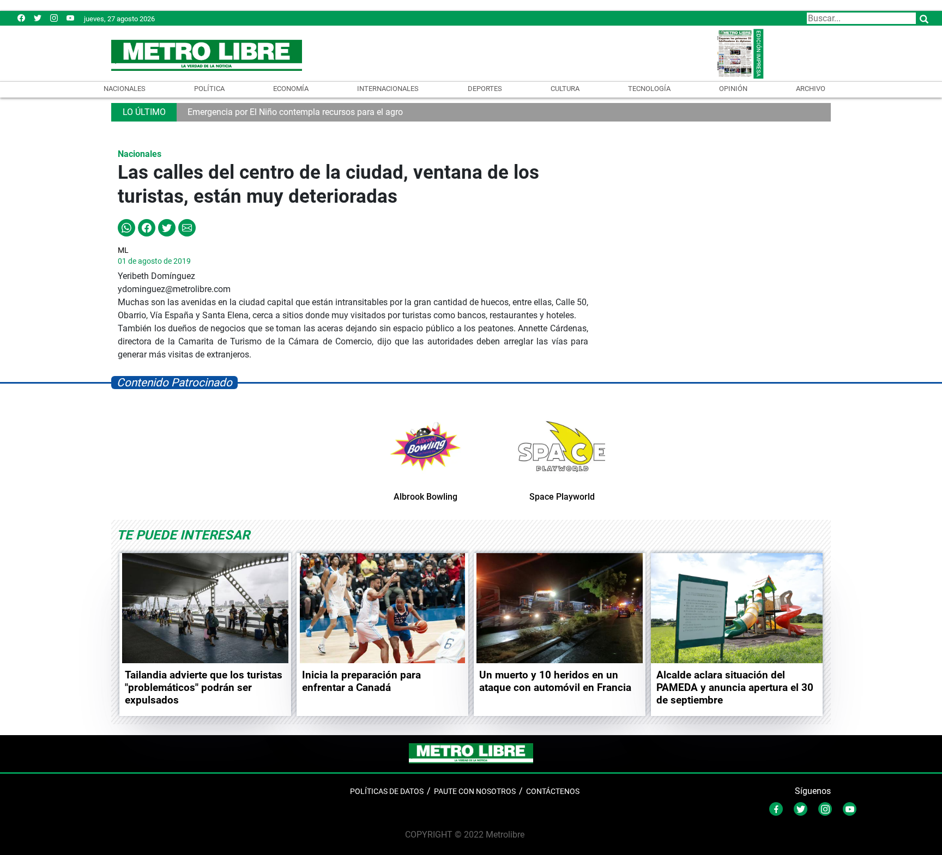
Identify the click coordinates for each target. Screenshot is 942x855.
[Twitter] (37, 18)
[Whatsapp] (126, 227)
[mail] (54, 18)
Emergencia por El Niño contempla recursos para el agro (295, 112)
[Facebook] (21, 18)
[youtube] (70, 18)
